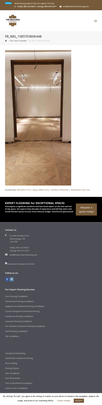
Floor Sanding (11, 363)
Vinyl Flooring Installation (16, 331)
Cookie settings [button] (63, 400)
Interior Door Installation (16, 388)
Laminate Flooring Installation (18, 321)
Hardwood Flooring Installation (19, 316)
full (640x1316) (24, 189)
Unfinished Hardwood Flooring (19, 358)
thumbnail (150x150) (80, 189)
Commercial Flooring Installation (19, 301)
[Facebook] (7, 279)
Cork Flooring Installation (16, 296)
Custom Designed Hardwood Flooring (22, 311)
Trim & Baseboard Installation (18, 383)
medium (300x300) (60, 189)
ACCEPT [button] (78, 401)
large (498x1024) (41, 189)
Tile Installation (12, 336)
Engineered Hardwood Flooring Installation (24, 306)
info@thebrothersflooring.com (23, 254)
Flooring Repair (12, 368)
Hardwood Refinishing (15, 353)
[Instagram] (12, 279)
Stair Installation (12, 373)
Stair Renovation (12, 378)
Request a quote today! (86, 209)
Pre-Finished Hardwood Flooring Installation (25, 326)
